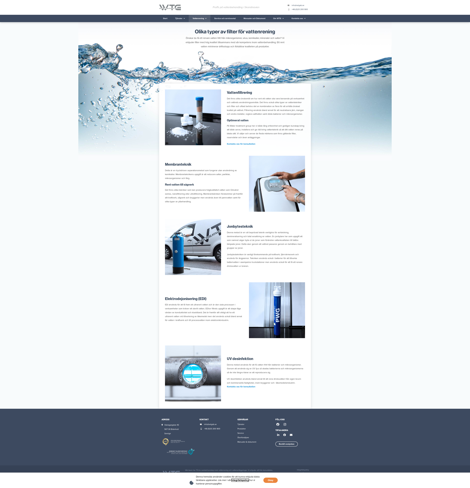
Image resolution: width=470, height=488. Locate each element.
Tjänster (178, 18)
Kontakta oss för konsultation (241, 144)
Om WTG (277, 18)
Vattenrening (198, 18)
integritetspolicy (240, 480)
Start (165, 18)
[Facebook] (277, 424)
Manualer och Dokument (254, 18)
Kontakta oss (297, 18)
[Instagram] (284, 424)
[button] (278, 435)
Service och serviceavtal (225, 18)
